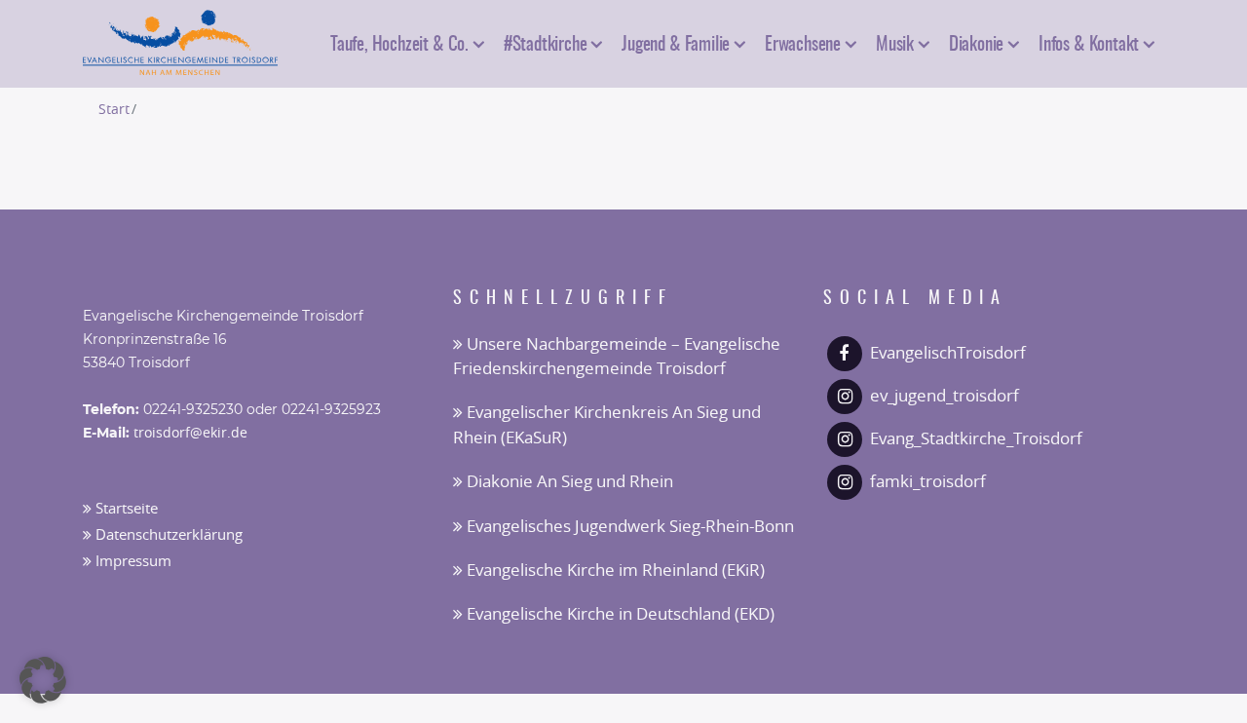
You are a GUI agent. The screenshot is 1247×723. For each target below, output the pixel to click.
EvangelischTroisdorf (948, 353)
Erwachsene (803, 42)
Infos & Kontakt (1089, 42)
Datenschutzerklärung (167, 535)
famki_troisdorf (928, 482)
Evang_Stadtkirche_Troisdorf (976, 439)
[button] (43, 680)
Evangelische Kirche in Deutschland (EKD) (619, 614)
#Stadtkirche (545, 42)
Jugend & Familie (676, 42)
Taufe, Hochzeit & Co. (399, 42)
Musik (895, 42)
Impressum (131, 561)
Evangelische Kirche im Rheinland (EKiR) (614, 570)
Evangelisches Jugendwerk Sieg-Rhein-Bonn (628, 526)
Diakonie (976, 42)
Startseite (125, 509)
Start (114, 109)
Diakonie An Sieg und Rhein (568, 482)
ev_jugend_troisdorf (944, 396)
